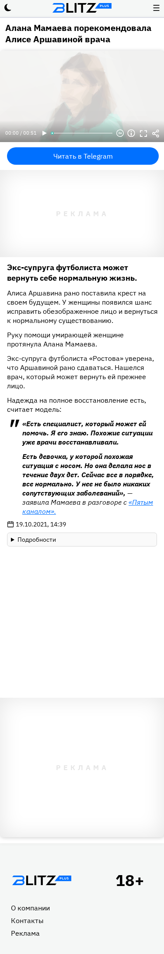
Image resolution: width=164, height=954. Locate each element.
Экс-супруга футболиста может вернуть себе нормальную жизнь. (72, 272)
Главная (41, 880)
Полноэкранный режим (143, 133)
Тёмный (8, 8)
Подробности (36, 539)
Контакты (27, 920)
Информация (131, 133)
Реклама (25, 933)
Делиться (156, 133)
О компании (30, 907)
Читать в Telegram (83, 156)
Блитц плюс (82, 8)
